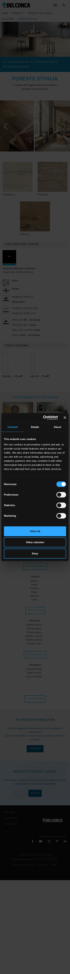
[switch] (61, 494)
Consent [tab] (12, 427)
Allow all (35, 531)
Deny (35, 553)
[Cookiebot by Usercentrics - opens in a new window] (44, 418)
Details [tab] (35, 427)
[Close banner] (65, 417)
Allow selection (35, 542)
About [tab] (57, 427)
